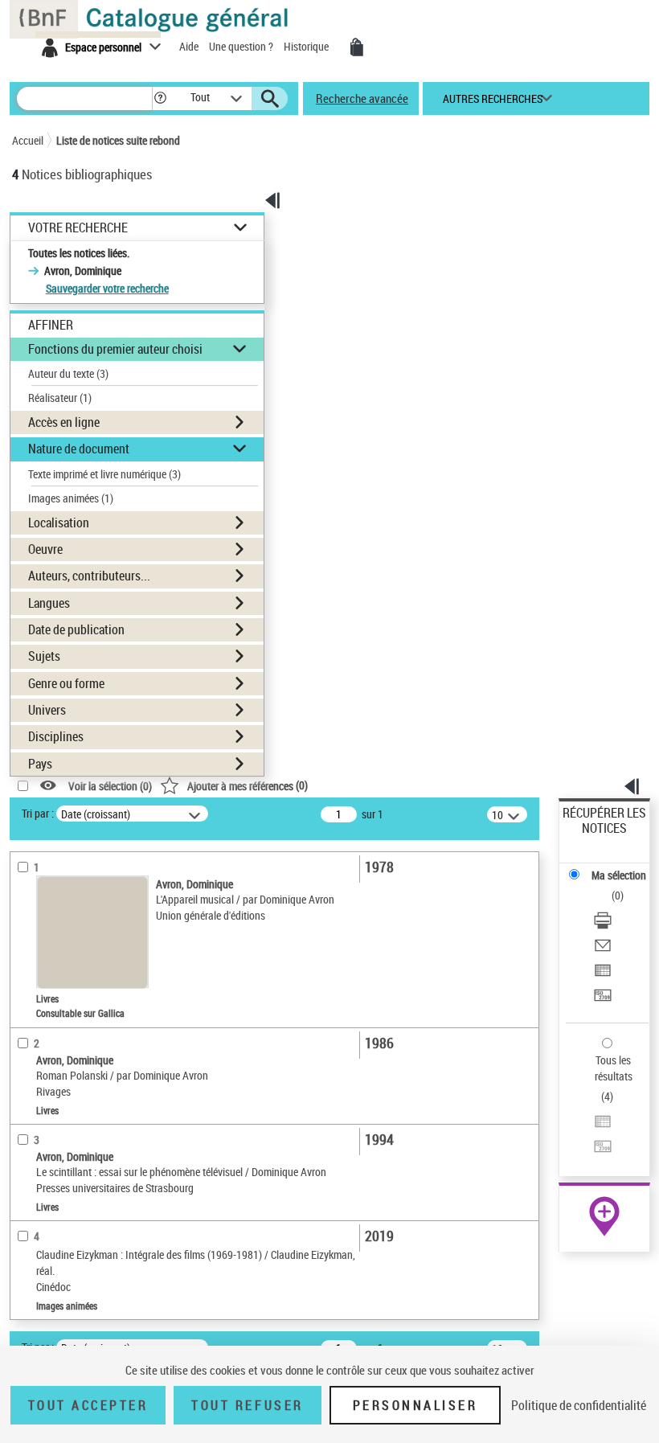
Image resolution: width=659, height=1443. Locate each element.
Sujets (44, 656)
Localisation (58, 522)
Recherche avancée (362, 98)
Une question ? (242, 46)
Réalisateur (60, 397)
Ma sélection (618, 875)
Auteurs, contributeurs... (89, 575)
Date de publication (76, 629)
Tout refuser (247, 1405)
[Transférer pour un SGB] (602, 997)
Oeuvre (45, 549)
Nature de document (78, 448)
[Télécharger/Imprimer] (602, 922)
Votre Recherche (78, 227)
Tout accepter (88, 1405)
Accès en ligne (64, 422)
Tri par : (38, 813)
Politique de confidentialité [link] (578, 1405)
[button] (160, 98)
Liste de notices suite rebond (118, 140)
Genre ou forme (66, 683)
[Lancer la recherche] (270, 99)
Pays (40, 764)
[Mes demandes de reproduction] (356, 47)
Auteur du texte (68, 373)
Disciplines (56, 736)
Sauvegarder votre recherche (107, 288)
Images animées (70, 498)
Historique (307, 46)
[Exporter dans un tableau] (602, 972)
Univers (47, 710)
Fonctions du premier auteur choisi (115, 349)
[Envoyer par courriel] (602, 947)
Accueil (27, 140)
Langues (49, 603)
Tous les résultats (613, 1068)
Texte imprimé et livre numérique (104, 474)
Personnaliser (415, 1405)
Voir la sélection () (110, 785)
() (247, 785)
